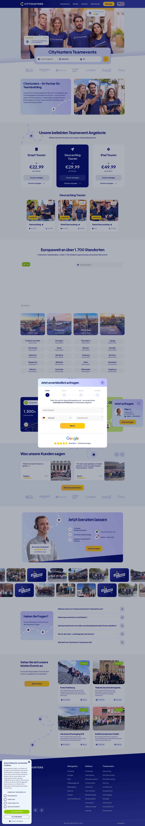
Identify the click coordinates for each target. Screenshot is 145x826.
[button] (17, 821)
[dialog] (17, 791)
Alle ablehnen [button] (17, 817)
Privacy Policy (8, 788)
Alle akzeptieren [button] (17, 812)
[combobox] (29, 762)
